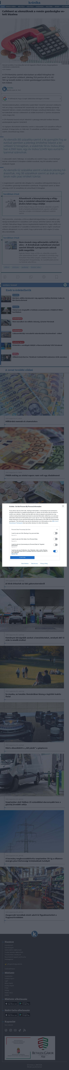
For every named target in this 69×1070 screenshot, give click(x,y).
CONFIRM (22, 557)
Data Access (34, 563)
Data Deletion (25, 563)
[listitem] (34, 529)
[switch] (55, 533)
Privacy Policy (44, 563)
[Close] (63, 506)
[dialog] (34, 535)
